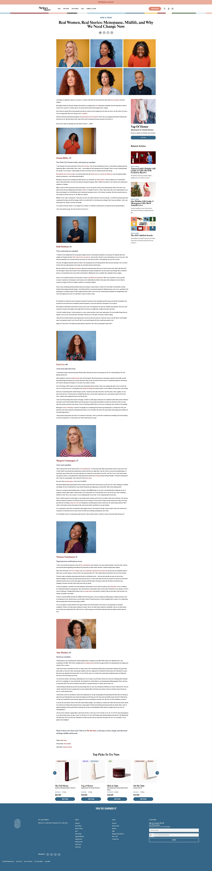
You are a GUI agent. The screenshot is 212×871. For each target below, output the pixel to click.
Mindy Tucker (63, 740)
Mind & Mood (106, 17)
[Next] (157, 773)
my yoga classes (88, 591)
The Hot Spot (91, 731)
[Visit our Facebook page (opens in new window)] (108, 32)
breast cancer (88, 478)
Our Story (66, 8)
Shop (59, 8)
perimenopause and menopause (89, 117)
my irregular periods (89, 663)
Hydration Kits (78, 842)
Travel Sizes (78, 844)
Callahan (69, 744)
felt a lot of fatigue (74, 571)
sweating (97, 476)
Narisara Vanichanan (65, 557)
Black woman (100, 179)
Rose (65, 744)
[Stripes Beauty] (45, 9)
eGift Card (78, 847)
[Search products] (164, 9)
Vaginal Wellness (79, 836)
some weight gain (87, 571)
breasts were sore (95, 174)
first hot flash (85, 166)
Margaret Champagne (65, 461)
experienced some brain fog (99, 571)
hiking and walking (87, 388)
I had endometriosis (85, 469)
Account (114, 823)
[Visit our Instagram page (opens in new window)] (55, 854)
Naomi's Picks (79, 828)
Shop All (77, 823)
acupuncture (113, 586)
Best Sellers (78, 826)
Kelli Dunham (62, 247)
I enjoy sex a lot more (75, 503)
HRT (85, 190)
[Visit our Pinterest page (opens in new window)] (104, 32)
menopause (78, 268)
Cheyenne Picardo (67, 747)
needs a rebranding (68, 407)
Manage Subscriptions (118, 834)
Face (76, 831)
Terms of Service (167, 826)
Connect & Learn (91, 8)
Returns (114, 828)
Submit (174, 840)
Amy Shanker (62, 653)
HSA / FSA (114, 836)
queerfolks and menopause (96, 277)
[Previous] (55, 773)
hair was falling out (107, 174)
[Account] (169, 8)
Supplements (78, 839)
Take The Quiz (115, 826)
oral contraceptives (85, 565)
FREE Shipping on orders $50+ (106, 2)
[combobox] (152, 835)
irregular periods (75, 378)
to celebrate (84, 113)
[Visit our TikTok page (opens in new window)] (59, 854)
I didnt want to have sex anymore (81, 257)
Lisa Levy (60, 365)
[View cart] (172, 9)
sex (96, 105)
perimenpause (69, 481)
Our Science (75, 8)
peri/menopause (115, 100)
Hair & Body (78, 834)
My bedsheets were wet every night (65, 174)
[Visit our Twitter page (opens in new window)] (100, 32)
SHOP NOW (143, 137)
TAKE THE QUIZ (154, 8)
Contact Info (115, 839)
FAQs (82, 8)
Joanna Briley (62, 158)
